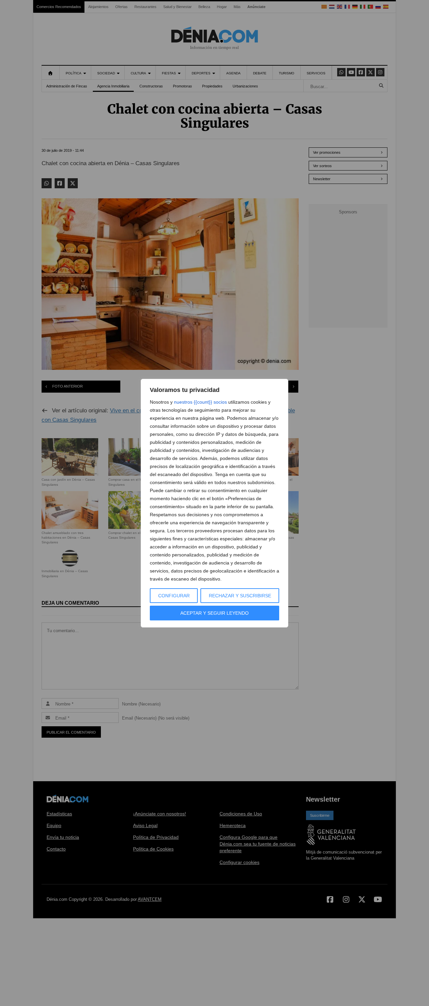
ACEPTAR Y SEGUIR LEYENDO (214, 613)
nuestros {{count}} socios (200, 402)
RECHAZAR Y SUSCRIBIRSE (240, 595)
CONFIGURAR (174, 595)
